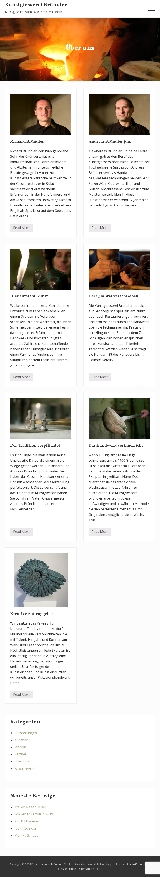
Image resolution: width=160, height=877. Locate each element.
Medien (20, 747)
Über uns (21, 761)
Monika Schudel (26, 835)
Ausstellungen (25, 733)
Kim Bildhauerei (26, 821)
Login (99, 869)
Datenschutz (86, 869)
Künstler (21, 740)
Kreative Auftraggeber (31, 614)
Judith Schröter (26, 828)
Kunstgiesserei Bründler (36, 5)
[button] (151, 9)
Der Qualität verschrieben (113, 296)
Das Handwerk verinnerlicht (116, 445)
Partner (20, 754)
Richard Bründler (27, 142)
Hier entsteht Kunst (29, 296)
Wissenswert (24, 768)
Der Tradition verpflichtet (35, 445)
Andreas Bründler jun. (110, 142)
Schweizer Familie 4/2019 (33, 814)
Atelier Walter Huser (30, 807)
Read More (21, 228)
